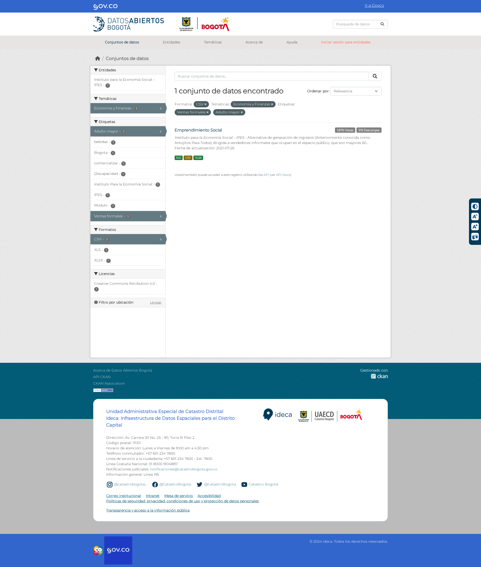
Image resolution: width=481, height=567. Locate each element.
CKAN (374, 376)
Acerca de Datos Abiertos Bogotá (122, 370)
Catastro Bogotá (263, 484)
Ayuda (292, 42)
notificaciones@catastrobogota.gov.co (183, 469)
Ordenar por (318, 91)
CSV (188, 157)
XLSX (198, 157)
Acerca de (254, 42)
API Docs (283, 175)
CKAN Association (109, 383)
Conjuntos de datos (122, 42)
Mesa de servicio (178, 495)
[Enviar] (382, 24)
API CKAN (101, 377)
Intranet (153, 495)
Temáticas (213, 42)
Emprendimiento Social (198, 130)
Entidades (171, 42)
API (266, 175)
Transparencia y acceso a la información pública (148, 510)
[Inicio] (97, 58)
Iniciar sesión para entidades (346, 42)
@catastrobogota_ (130, 484)
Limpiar (156, 302)
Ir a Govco (374, 5)
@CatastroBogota (175, 484)
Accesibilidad (209, 495)
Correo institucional (123, 495)
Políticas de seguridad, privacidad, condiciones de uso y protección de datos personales (182, 501)
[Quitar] (205, 104)
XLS (178, 157)
